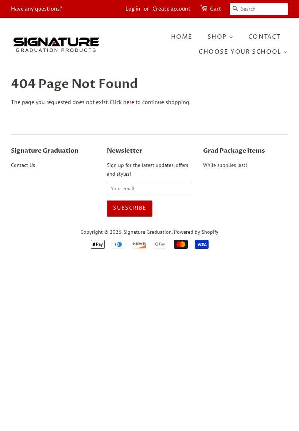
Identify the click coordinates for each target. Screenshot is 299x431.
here (128, 102)
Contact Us (23, 165)
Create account (171, 8)
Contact (264, 37)
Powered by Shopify (196, 232)
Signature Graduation (148, 232)
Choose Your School (241, 52)
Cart (215, 8)
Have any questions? (36, 8)
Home (182, 37)
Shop (218, 37)
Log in (132, 8)
